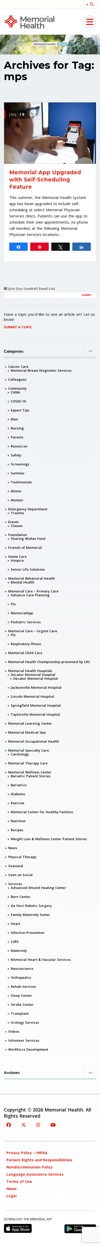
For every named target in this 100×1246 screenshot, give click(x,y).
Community (17, 388)
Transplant (20, 1013)
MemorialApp (22, 613)
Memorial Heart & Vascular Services (41, 959)
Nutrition (18, 821)
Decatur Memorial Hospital (33, 674)
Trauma (17, 513)
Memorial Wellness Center (30, 772)
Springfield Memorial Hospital (36, 705)
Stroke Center (22, 1004)
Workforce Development (28, 1049)
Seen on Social (20, 875)
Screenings (20, 464)
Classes (17, 525)
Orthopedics (21, 977)
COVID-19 (18, 401)
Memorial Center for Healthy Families (42, 812)
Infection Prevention (27, 932)
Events (13, 522)
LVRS (15, 941)
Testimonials (21, 482)
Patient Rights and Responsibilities (39, 1159)
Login (11, 1195)
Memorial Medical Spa (27, 732)
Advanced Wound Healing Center (38, 887)
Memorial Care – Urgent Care (32, 631)
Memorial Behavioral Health (31, 578)
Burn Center (21, 896)
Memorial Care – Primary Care (33, 591)
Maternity (19, 950)
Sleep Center (21, 995)
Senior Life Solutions (28, 569)
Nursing (17, 428)
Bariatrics (19, 785)
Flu (13, 604)
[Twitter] (23, 1125)
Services (15, 883)
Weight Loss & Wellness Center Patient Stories (49, 839)
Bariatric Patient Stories (31, 776)
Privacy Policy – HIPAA (26, 1152)
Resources (19, 446)
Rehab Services (23, 986)
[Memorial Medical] (29, 21)
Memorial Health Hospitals (30, 670)
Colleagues (17, 379)
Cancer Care (18, 366)
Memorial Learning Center (30, 723)
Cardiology (20, 754)
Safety (16, 455)
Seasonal (15, 866)
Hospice (17, 560)
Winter (16, 491)
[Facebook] (8, 1125)
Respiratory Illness (26, 643)
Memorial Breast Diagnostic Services (41, 370)
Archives (12, 1072)
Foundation (17, 534)
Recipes (17, 830)
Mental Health (22, 582)
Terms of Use (19, 1181)
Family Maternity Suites (30, 914)
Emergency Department (27, 509)
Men (14, 419)
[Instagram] (38, 1125)
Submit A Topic (18, 327)
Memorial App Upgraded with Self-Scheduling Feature (45, 179)
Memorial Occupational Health (33, 741)
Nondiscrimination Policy (29, 1167)
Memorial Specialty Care (28, 750)
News (12, 848)
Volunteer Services (23, 1040)
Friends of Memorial (25, 547)
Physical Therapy (22, 857)
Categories (13, 351)
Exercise (17, 803)
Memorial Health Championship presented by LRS (49, 661)
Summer (18, 473)
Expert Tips (20, 410)
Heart (15, 923)
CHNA (15, 392)
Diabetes (18, 794)
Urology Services (25, 1022)
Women (17, 500)
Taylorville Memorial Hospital (35, 714)
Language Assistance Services (35, 1174)
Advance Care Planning (30, 595)
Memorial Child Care (25, 652)
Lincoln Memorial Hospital (32, 696)
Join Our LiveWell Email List (31, 288)
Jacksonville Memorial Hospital (36, 687)
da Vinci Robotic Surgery (31, 905)
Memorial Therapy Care (28, 763)
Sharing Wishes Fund (28, 538)
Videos (13, 1031)
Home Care (17, 556)
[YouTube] (53, 1125)
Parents (17, 437)
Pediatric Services (26, 622)
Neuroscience (22, 968)
